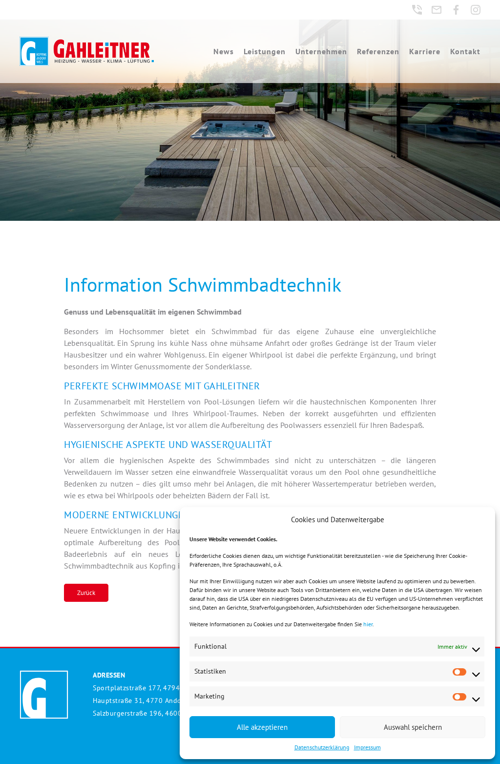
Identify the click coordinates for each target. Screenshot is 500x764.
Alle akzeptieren (262, 727)
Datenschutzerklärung (321, 747)
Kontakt (465, 51)
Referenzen (378, 51)
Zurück (86, 593)
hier (368, 624)
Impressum (367, 747)
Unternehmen (321, 51)
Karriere (424, 51)
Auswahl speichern (413, 727)
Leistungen (265, 51)
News (223, 51)
